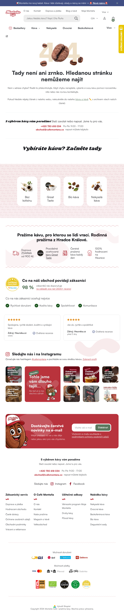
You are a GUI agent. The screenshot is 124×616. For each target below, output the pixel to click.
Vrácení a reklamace (16, 529)
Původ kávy (67, 518)
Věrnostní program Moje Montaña (74, 506)
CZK (93, 18)
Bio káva (94, 519)
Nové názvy (98, 3)
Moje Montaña (88, 11)
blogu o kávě (81, 99)
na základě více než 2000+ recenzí (53, 288)
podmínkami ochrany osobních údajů (90, 436)
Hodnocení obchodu (16, 509)
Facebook (79, 483)
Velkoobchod (40, 524)
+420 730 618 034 (51, 126)
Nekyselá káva (97, 504)
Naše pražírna (40, 514)
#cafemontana (39, 359)
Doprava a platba (53, 11)
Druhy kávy (67, 513)
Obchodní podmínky (16, 524)
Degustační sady (98, 524)
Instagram (60, 483)
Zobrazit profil (90, 359)
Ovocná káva (96, 509)
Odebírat (103, 427)
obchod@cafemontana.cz (50, 129)
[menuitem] (17, 28)
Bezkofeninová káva (100, 514)
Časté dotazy (12, 514)
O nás (26, 11)
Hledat (76, 18)
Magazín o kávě (41, 519)
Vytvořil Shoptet (63, 606)
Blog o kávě (71, 11)
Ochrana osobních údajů (18, 519)
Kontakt (37, 11)
